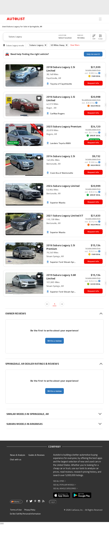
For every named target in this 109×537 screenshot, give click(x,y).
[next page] (62, 304)
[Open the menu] (100, 19)
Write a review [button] (54, 340)
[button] (94, 36)
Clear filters (75, 45)
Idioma (16, 501)
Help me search (93, 54)
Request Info (93, 83)
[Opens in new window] (61, 495)
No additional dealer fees (91, 100)
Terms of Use (16, 509)
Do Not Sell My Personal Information (25, 513)
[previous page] (47, 304)
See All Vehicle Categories (65, 488)
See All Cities (59, 481)
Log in (53, 502)
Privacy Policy (29, 509)
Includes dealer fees (92, 70)
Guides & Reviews (36, 455)
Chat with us (15, 459)
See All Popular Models (64, 484)
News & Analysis (17, 455)
